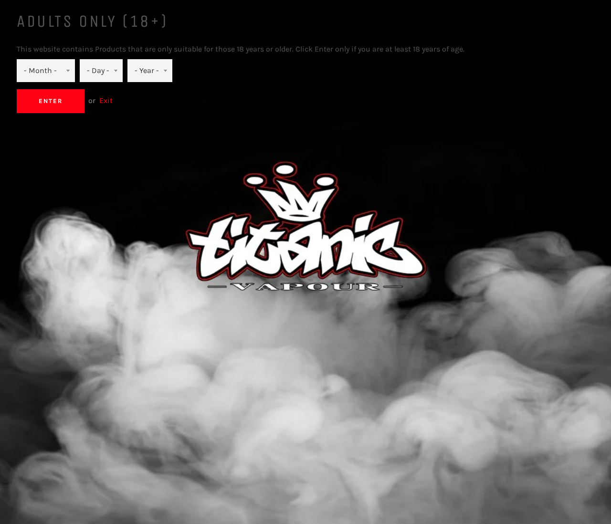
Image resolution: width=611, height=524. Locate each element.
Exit (106, 100)
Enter (51, 101)
